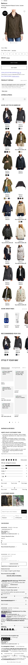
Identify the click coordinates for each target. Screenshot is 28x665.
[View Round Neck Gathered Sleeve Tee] (7, 392)
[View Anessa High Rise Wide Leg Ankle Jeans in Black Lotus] (7, 408)
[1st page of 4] (9, 422)
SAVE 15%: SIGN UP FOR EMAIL (14, 575)
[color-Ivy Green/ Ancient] (19, 152)
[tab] (5, 367)
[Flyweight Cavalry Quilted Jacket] (20, 115)
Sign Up (19, 72)
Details (8, 58)
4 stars (3, 468)
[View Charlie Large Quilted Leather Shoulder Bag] (20, 379)
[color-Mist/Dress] (7, 198)
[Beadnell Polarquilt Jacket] (7, 162)
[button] (14, 27)
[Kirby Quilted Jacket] (20, 138)
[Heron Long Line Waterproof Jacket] (7, 252)
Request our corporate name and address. (15, 659)
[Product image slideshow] (14, 27)
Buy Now (14, 67)
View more (4, 91)
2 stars (3, 473)
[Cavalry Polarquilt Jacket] (7, 273)
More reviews (14, 564)
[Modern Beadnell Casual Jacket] (20, 232)
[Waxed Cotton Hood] (20, 185)
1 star (3, 476)
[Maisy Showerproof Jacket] (20, 294)
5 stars (3, 465)
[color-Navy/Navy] (19, 128)
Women (5, 0)
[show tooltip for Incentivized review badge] (11, 529)
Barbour (4, 3)
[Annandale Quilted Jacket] (7, 138)
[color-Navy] (7, 152)
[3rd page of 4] (15, 422)
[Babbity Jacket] (7, 185)
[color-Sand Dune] (9, 152)
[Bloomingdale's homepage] (1, 0)
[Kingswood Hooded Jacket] (20, 162)
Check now (21, 620)
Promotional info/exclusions (13, 620)
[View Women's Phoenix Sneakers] (20, 404)
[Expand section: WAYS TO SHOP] (14, 604)
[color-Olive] (6, 175)
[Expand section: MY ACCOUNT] (14, 597)
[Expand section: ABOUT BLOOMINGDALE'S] (14, 600)
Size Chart (14, 50)
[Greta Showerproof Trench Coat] (20, 252)
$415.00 (3, 58)
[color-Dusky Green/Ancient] (4, 198)
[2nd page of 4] (12, 422)
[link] (7, 127)
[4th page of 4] (18, 422)
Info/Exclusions (15, 76)
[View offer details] (14, 99)
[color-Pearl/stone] (21, 128)
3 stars (3, 471)
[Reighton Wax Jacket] (7, 232)
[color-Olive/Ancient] (6, 128)
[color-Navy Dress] (9, 198)
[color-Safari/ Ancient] (19, 221)
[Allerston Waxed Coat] (7, 115)
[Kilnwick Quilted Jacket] (7, 294)
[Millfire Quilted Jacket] (20, 273)
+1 (10, 198)
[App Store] (5, 638)
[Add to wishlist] (24, 11)
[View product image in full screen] (3, 39)
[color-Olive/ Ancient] (21, 221)
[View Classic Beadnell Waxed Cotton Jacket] (7, 375)
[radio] (6, 129)
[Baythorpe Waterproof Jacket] (20, 208)
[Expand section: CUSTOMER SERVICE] (14, 593)
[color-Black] (8, 128)
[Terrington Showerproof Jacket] (7, 208)
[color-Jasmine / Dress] (21, 152)
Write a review (24, 459)
